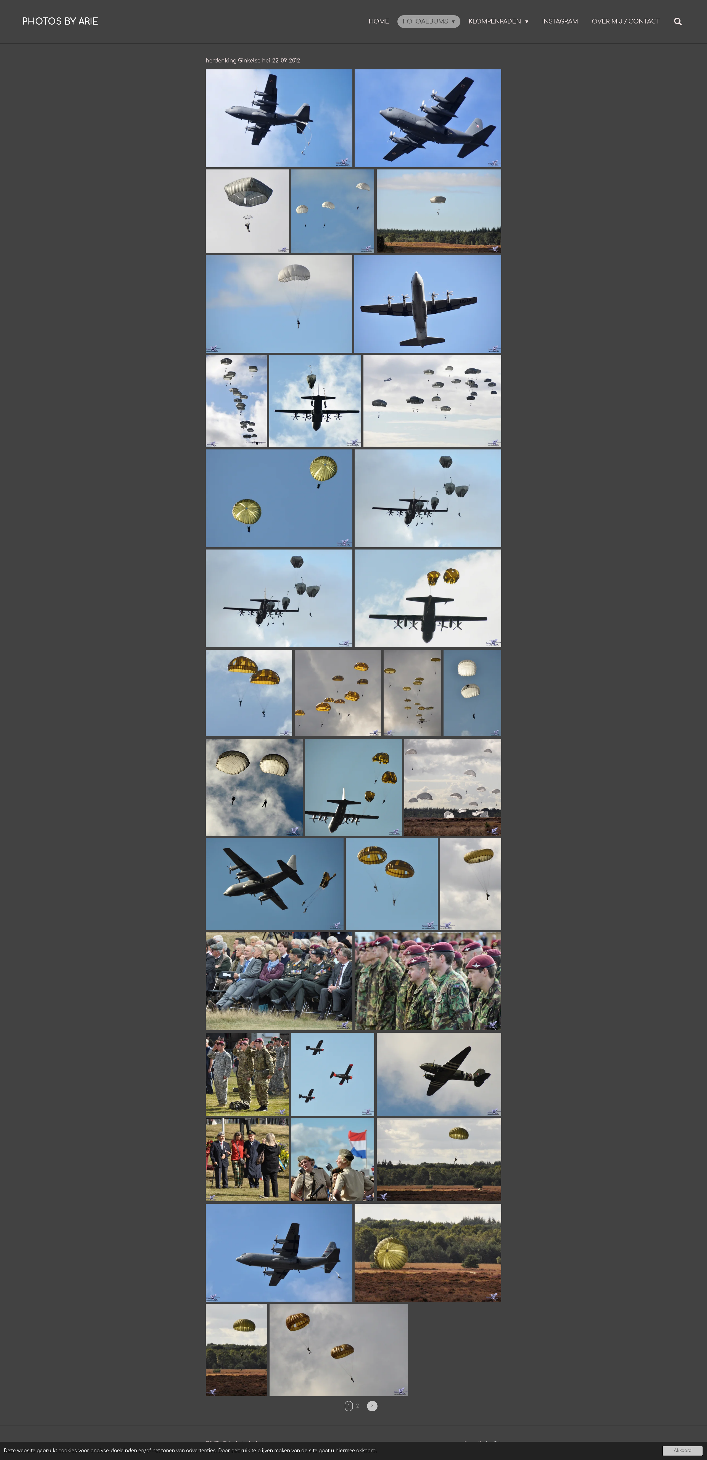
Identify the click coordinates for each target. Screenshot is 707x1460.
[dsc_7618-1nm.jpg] (279, 981)
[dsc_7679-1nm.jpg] (439, 1074)
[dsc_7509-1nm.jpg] (452, 787)
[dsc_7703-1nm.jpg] (332, 1159)
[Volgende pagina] (372, 1406)
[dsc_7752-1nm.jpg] (439, 1159)
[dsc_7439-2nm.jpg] (338, 693)
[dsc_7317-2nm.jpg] (315, 401)
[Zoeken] (678, 21)
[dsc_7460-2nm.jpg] (412, 693)
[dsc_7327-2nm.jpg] (432, 401)
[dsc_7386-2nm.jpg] (279, 498)
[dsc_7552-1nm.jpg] (275, 884)
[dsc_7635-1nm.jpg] (428, 981)
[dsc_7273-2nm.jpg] (279, 118)
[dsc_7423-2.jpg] (428, 498)
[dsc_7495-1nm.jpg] (472, 693)
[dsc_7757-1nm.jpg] (428, 1253)
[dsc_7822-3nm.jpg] (339, 1350)
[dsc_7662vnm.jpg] (332, 1074)
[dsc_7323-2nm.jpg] (236, 401)
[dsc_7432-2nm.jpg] (428, 598)
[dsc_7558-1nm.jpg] (392, 884)
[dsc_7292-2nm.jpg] (439, 211)
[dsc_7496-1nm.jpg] (254, 787)
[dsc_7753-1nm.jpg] (236, 1350)
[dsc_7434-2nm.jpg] (249, 693)
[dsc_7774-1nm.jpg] (279, 1253)
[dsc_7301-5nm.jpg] (279, 304)
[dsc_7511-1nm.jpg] (353, 787)
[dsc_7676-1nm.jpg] (247, 1159)
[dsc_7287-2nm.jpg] (332, 211)
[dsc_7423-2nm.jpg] (279, 598)
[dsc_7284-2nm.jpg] (247, 211)
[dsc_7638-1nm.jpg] (247, 1074)
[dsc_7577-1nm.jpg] (470, 884)
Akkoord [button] (683, 1450)
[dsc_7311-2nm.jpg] (427, 304)
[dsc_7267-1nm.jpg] (428, 118)
